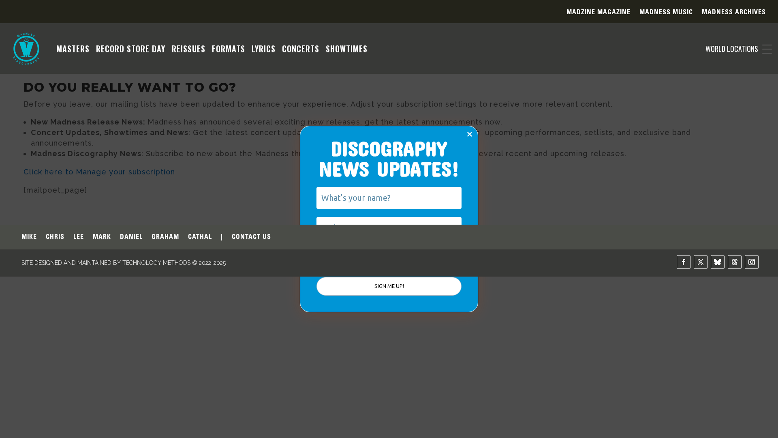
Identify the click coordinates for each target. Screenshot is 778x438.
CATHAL (200, 237)
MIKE (29, 237)
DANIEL (131, 237)
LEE (78, 237)
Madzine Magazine (598, 12)
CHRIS (55, 237)
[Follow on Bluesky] (718, 262)
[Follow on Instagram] (752, 262)
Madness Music (666, 12)
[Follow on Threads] (735, 262)
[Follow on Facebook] (683, 262)
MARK (102, 237)
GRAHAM (165, 237)
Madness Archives (734, 12)
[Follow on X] (700, 262)
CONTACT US (251, 237)
